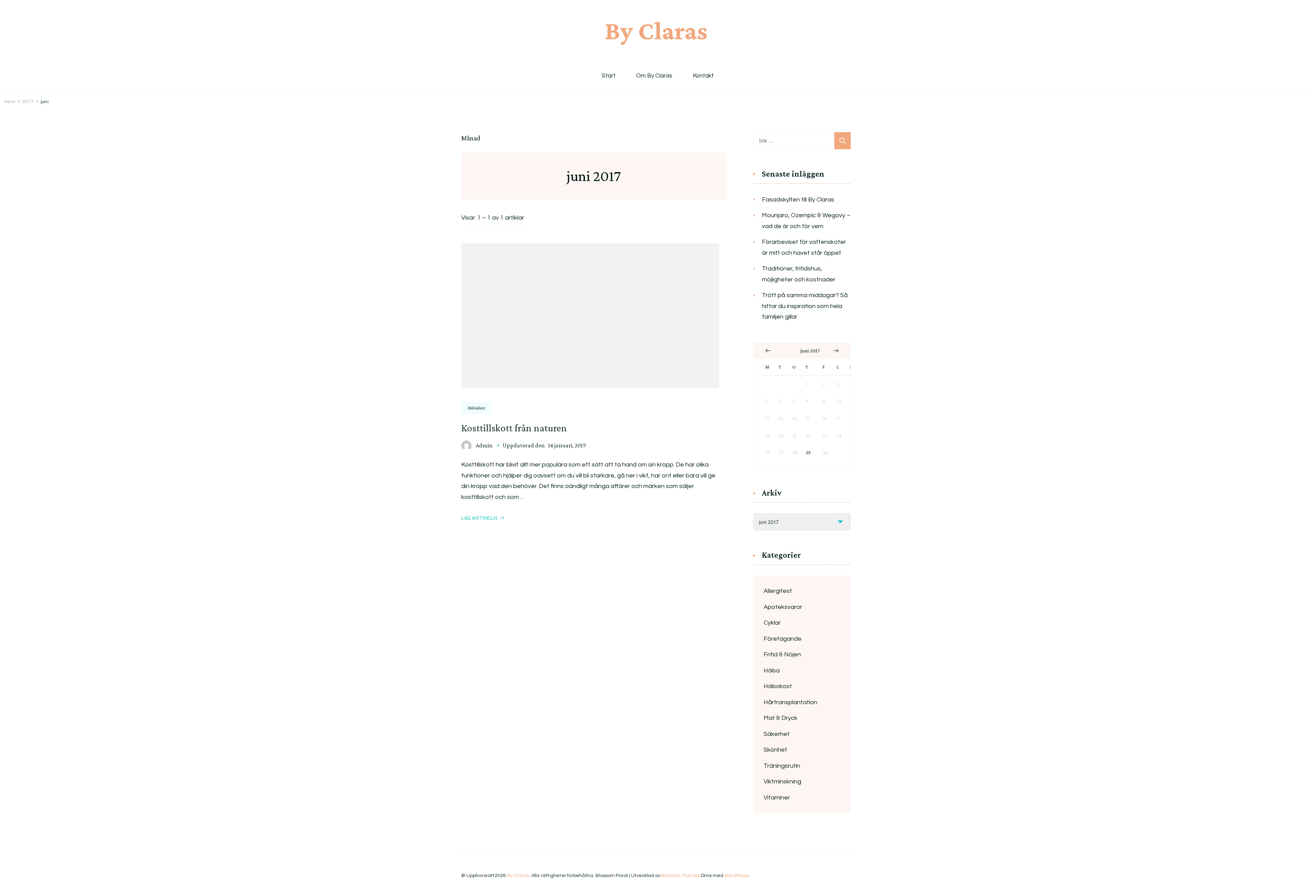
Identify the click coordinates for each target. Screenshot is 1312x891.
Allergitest (778, 591)
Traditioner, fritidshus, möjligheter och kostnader (798, 274)
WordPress (736, 875)
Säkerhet (777, 734)
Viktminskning (782, 781)
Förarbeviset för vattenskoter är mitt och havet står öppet (804, 247)
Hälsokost (476, 407)
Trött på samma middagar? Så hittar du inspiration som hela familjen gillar (805, 306)
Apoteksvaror (783, 607)
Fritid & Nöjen (782, 654)
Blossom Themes (680, 875)
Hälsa (772, 670)
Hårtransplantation (790, 702)
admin (484, 445)
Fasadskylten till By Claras (798, 199)
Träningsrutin (782, 766)
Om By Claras (654, 76)
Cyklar (772, 622)
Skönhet (775, 750)
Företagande (783, 639)
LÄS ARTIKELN (479, 518)
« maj (768, 350)
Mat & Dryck (780, 718)
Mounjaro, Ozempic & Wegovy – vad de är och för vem (806, 220)
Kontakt (703, 76)
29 (808, 452)
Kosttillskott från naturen (514, 427)
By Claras (656, 30)
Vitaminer (777, 797)
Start (609, 76)
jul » (836, 350)
